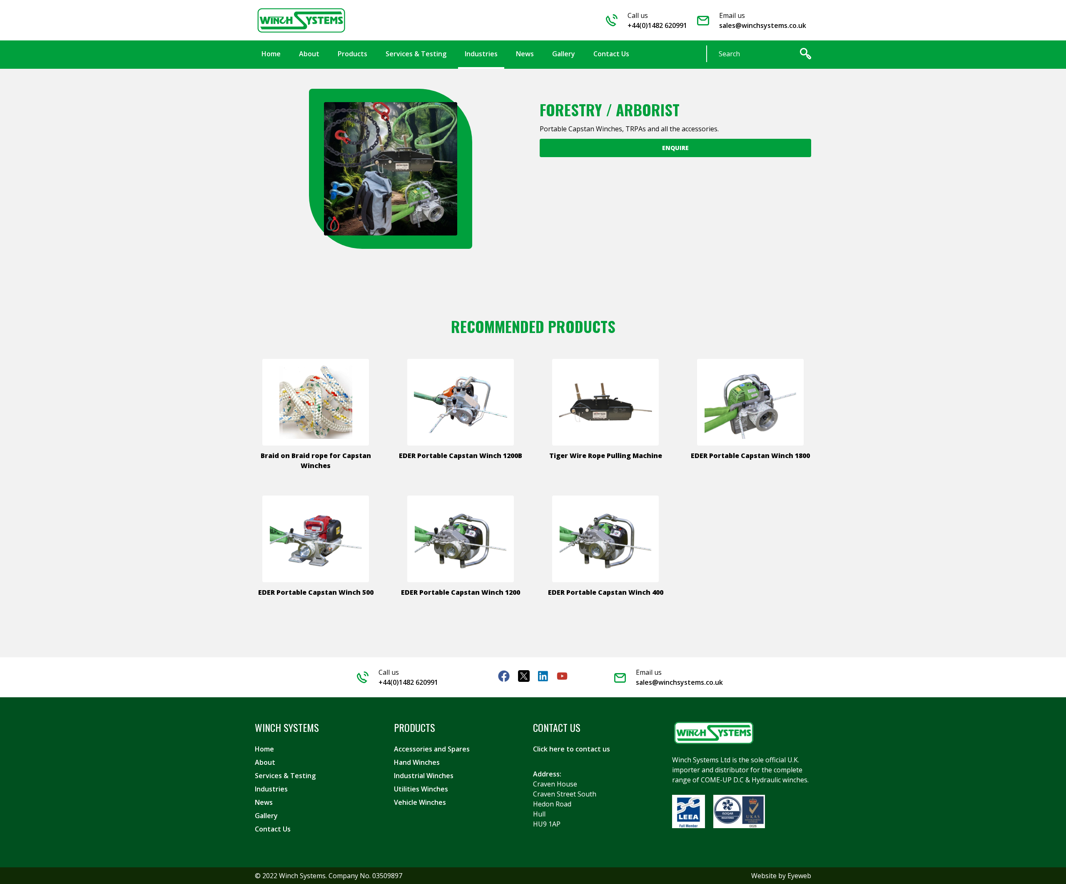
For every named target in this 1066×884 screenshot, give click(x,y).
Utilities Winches (421, 789)
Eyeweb (799, 875)
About (265, 762)
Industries (271, 789)
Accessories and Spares (432, 749)
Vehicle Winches (420, 802)
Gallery (266, 815)
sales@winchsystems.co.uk (762, 25)
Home (264, 749)
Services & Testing (285, 775)
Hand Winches (417, 762)
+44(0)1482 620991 (657, 25)
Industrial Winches (423, 775)
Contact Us (273, 829)
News (264, 802)
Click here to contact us (571, 749)
